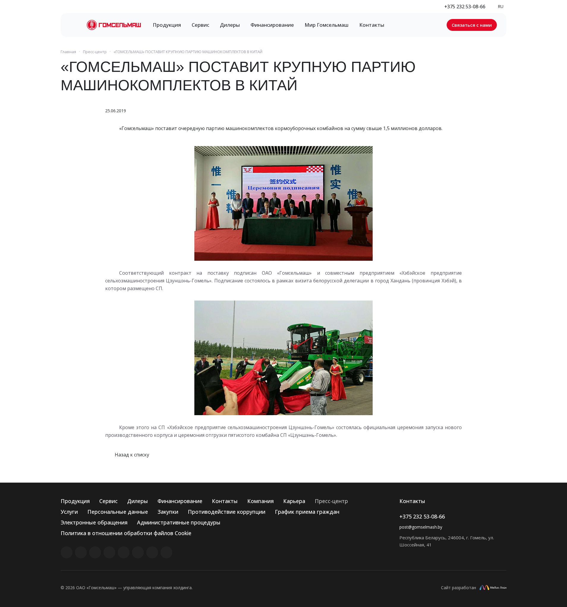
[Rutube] (81, 552)
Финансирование (180, 501)
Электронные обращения (94, 522)
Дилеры (137, 501)
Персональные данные (117, 511)
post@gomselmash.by (420, 527)
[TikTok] (152, 552)
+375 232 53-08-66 (464, 6)
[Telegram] (109, 552)
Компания (260, 501)
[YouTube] (124, 552)
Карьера (294, 501)
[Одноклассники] (138, 552)
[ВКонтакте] (67, 552)
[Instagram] (95, 552)
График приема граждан (307, 511)
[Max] (166, 552)
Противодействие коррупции (226, 511)
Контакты (225, 501)
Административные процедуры (178, 522)
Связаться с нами (472, 25)
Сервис (108, 501)
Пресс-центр (331, 501)
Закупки (168, 511)
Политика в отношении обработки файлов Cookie (126, 533)
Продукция (75, 501)
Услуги (69, 511)
